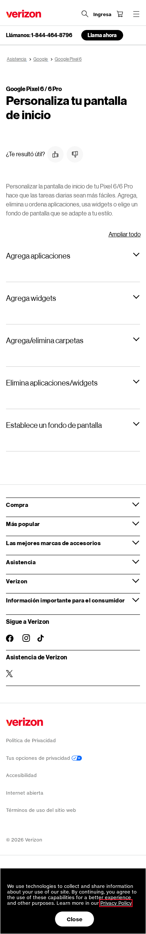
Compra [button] (17, 504)
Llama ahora (102, 35)
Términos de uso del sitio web (41, 810)
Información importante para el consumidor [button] (65, 600)
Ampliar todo (125, 234)
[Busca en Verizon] (85, 14)
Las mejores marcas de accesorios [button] (53, 542)
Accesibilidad (21, 775)
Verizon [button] (17, 581)
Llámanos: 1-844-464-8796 (39, 35)
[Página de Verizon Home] (23, 14)
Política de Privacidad (31, 740)
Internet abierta (24, 793)
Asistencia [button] (21, 562)
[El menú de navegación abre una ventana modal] (136, 14)
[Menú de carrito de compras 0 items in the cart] (120, 14)
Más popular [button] (23, 523)
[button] (55, 154)
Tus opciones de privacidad (39, 758)
